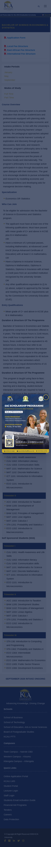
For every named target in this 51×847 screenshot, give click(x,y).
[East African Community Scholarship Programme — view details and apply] (25, 423)
